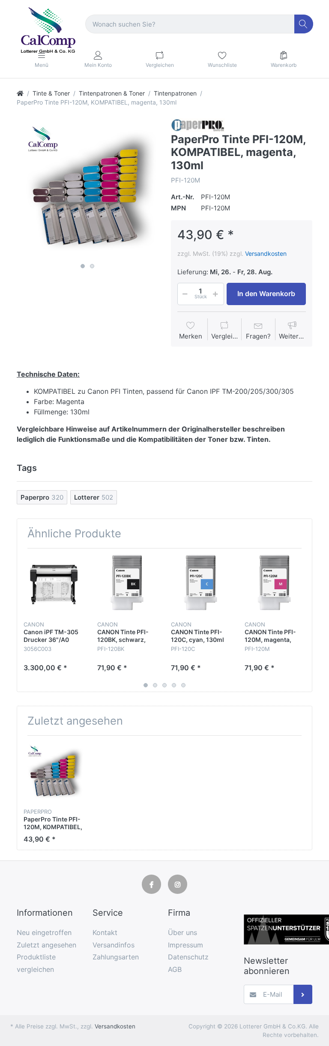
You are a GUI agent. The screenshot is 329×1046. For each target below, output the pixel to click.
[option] (87, 189)
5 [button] (183, 685)
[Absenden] (303, 994)
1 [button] (83, 266)
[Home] (20, 93)
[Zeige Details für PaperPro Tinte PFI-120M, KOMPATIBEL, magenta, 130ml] (54, 772)
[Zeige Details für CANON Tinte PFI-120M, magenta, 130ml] (275, 585)
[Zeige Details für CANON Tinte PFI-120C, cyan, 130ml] (201, 585)
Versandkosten (266, 253)
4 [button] (174, 685)
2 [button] (92, 266)
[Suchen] (304, 24)
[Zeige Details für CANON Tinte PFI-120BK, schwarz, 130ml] (127, 585)
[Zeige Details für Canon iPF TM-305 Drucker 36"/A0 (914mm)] (54, 585)
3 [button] (164, 685)
